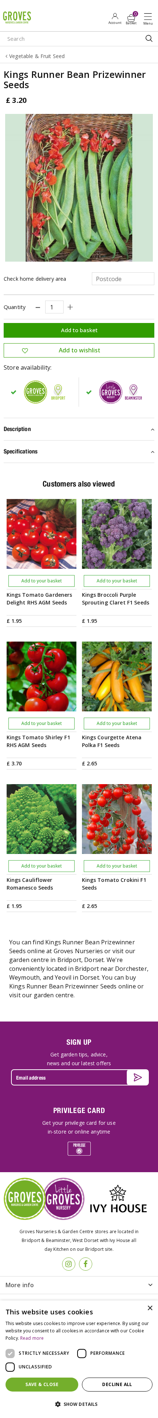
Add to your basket (41, 581)
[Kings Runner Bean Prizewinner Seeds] (79, 188)
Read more (32, 1338)
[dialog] (79, 1359)
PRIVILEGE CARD (79, 1110)
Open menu (149, 18)
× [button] (149, 1308)
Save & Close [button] (41, 1384)
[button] (79, 1404)
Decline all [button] (117, 1384)
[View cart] (131, 18)
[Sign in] (114, 18)
